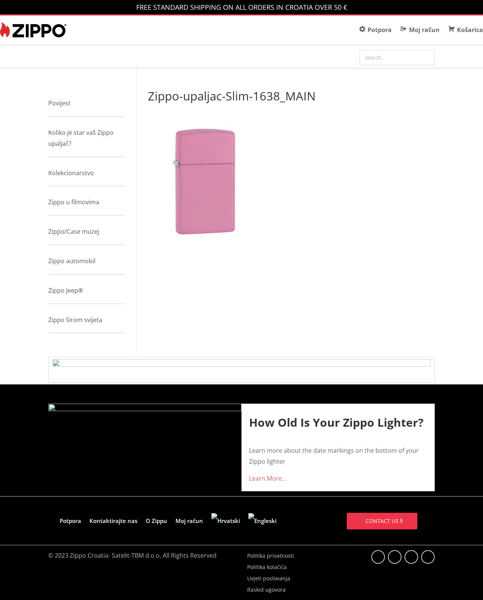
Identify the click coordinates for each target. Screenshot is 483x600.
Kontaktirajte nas (113, 520)
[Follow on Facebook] (378, 557)
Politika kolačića (267, 568)
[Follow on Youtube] (428, 557)
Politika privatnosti (270, 556)
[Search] (426, 56)
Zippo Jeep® (65, 290)
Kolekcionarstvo (71, 173)
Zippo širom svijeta (75, 320)
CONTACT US (382, 520)
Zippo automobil (71, 261)
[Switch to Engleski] (262, 520)
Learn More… (267, 478)
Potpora (70, 520)
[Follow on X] (394, 557)
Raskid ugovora (266, 590)
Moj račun (189, 520)
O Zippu (156, 520)
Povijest (59, 103)
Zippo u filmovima (73, 202)
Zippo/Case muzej (73, 231)
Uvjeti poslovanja (268, 579)
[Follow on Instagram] (411, 557)
